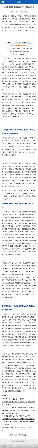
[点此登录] (24, 435)
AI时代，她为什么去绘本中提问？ (13, 399)
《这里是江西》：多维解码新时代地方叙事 (16, 416)
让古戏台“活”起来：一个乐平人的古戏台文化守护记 (18, 407)
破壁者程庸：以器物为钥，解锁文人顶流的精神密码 (18, 419)
